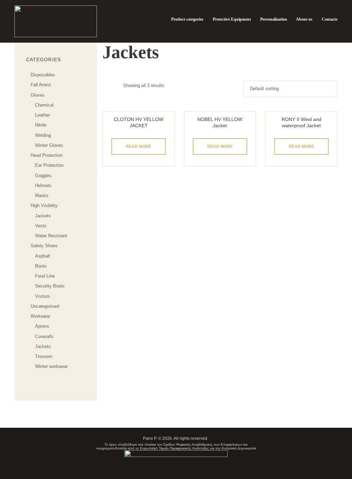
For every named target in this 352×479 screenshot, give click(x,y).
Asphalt (42, 256)
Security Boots (50, 286)
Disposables (43, 74)
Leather (42, 115)
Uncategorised (45, 306)
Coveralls (44, 336)
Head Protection (47, 155)
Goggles (43, 175)
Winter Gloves (49, 145)
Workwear (40, 316)
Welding (43, 135)
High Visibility (44, 205)
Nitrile (40, 125)
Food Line (45, 276)
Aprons (42, 326)
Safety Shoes (44, 245)
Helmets (43, 185)
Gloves (38, 95)
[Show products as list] (117, 85)
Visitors (42, 296)
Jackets (43, 215)
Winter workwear (51, 366)
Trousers (44, 356)
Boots (41, 266)
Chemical (44, 105)
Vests (40, 225)
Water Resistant (51, 235)
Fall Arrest (41, 84)
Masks (41, 195)
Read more (138, 146)
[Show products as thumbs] (105, 85)
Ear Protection (49, 165)
